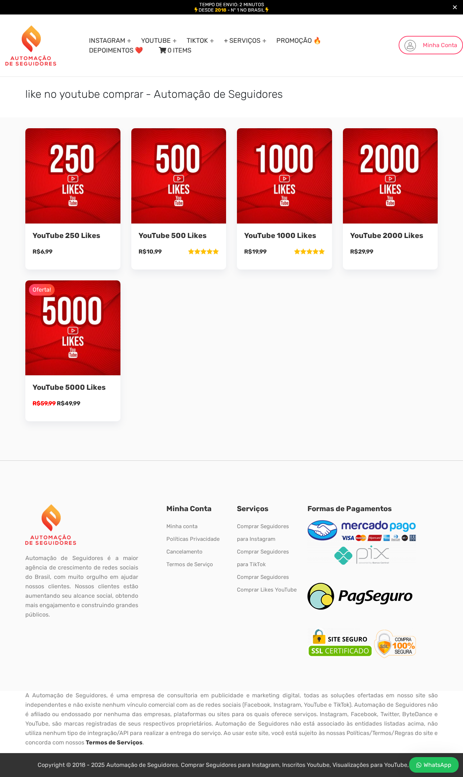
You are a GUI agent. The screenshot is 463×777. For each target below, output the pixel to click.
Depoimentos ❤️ (116, 50)
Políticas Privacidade (193, 539)
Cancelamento (184, 551)
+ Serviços (242, 41)
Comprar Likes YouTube (267, 589)
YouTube (156, 41)
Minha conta (181, 526)
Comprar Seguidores (263, 577)
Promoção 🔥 (298, 41)
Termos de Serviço (189, 564)
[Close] (454, 7)
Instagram (107, 41)
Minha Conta (439, 45)
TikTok (197, 41)
